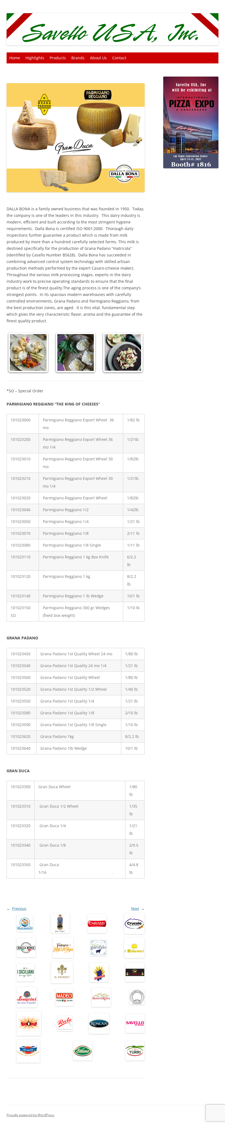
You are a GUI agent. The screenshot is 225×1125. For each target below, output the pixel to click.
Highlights (35, 57)
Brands (78, 57)
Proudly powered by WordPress (30, 1115)
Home (14, 57)
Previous (19, 908)
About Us (98, 57)
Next (135, 908)
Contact (119, 57)
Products (58, 57)
